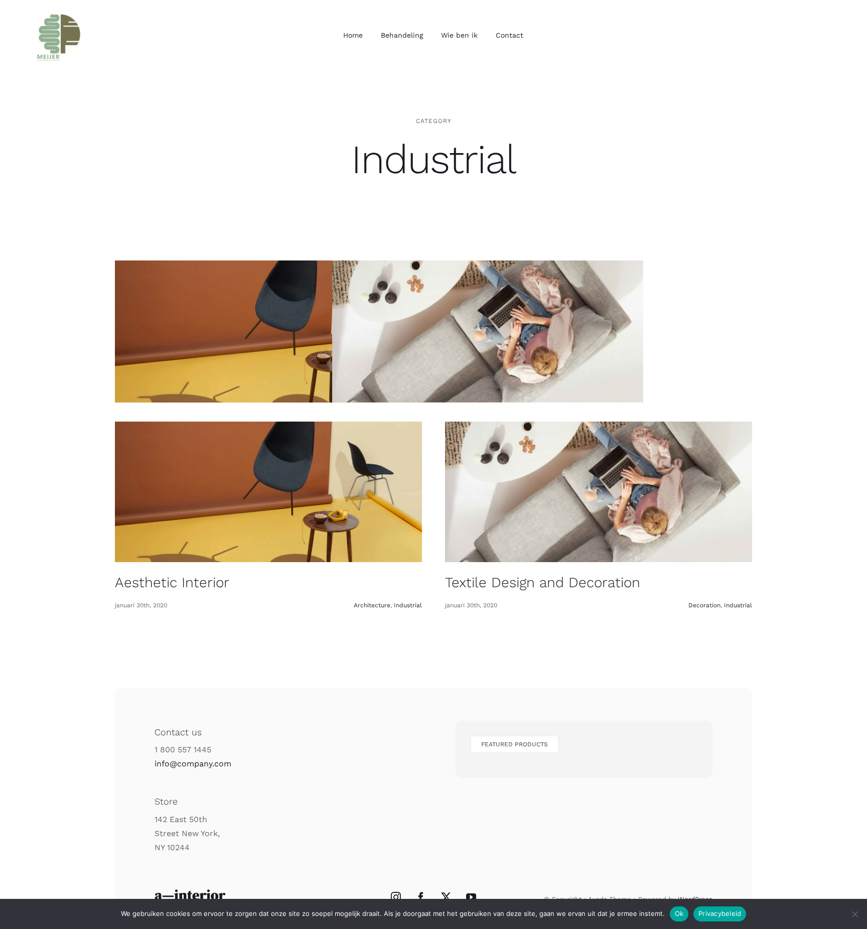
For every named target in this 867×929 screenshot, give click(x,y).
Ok (679, 913)
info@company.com (193, 763)
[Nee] (854, 914)
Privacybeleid (719, 913)
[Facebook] (420, 897)
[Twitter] (446, 897)
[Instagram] (395, 897)
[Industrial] (270, 331)
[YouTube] (471, 897)
